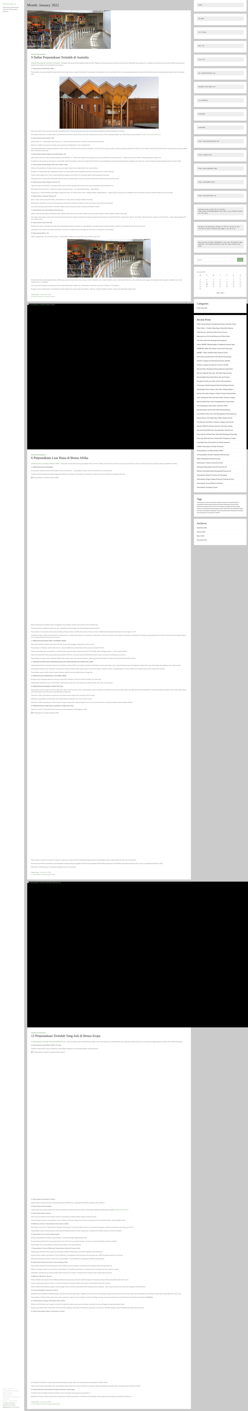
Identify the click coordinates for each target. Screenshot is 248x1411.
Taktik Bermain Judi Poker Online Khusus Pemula (212, 332)
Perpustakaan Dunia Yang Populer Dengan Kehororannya (11, 1393)
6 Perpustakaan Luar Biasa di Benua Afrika (59, 458)
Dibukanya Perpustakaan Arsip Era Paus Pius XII (212, 467)
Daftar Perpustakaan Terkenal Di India (208, 459)
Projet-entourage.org (9, 4)
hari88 (134, 632)
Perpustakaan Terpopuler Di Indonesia (11, 1398)
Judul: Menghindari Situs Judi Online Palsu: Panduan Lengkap (216, 397)
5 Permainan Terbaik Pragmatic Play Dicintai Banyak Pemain (215, 385)
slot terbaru (202, 32)
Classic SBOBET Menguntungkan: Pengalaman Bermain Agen (216, 344)
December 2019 (202, 540)
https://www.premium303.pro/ (152, 134)
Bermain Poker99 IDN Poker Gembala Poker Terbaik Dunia (215, 430)
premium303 (201, 114)
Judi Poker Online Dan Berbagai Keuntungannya (212, 340)
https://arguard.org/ (205, 155)
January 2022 (201, 532)
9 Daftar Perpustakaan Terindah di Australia (60, 57)
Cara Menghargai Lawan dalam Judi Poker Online (212, 405)
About (4, 1388)
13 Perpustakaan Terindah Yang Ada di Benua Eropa (65, 1036)
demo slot (201, 45)
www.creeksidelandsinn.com (206, 73)
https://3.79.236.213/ (122, 1209)
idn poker (201, 18)
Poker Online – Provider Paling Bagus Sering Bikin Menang (215, 328)
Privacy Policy (13, 1401)
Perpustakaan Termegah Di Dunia (207, 487)
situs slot (201, 59)
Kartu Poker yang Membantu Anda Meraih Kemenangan (214, 356)
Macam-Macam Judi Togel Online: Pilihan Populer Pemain (214, 418)
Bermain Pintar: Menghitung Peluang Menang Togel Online (215, 369)
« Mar (218, 293)
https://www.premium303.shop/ (207, 168)
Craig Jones (35, 294)
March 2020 (200, 536)
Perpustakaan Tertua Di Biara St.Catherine (210, 483)
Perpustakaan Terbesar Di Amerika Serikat (210, 463)
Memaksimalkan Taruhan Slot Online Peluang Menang (213, 410)
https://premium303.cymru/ (206, 182)
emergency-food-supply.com (206, 86)
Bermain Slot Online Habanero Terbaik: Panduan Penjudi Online (216, 393)
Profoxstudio (15, 1407)
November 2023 (202, 528)
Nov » (222, 293)
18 (207, 284)
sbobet (200, 5)
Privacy (5, 1401)
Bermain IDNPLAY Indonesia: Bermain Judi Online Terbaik (214, 426)
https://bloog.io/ (217, 226)
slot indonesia (203, 100)
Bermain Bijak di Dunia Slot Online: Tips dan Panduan (213, 377)
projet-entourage (38, 54)
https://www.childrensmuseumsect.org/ (210, 211)
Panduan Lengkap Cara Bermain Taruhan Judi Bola (212, 365)
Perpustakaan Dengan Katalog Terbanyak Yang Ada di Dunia (215, 479)
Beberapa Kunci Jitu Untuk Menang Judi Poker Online (213, 336)
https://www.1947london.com (207, 195)
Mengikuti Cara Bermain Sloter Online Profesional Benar (214, 381)
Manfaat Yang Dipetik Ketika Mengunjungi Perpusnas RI (214, 471)
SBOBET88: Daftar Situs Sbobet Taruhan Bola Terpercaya (214, 348)
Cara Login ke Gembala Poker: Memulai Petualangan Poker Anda (217, 434)
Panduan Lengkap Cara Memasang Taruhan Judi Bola (213, 361)
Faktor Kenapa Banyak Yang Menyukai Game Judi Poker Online (216, 324)
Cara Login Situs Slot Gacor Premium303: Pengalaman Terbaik (216, 438)
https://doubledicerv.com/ (218, 242)
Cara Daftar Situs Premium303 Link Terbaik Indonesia (213, 442)
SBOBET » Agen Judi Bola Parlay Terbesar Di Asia (212, 352)
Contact (10, 1388)
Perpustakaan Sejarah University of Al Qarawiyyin (212, 475)
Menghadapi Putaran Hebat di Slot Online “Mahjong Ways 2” (215, 389)
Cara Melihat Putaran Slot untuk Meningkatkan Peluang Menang (216, 414)
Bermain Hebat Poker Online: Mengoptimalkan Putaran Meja (215, 401)
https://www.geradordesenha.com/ (208, 141)
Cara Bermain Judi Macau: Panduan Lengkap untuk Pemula (215, 422)
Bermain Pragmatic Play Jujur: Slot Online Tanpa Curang (214, 373)
